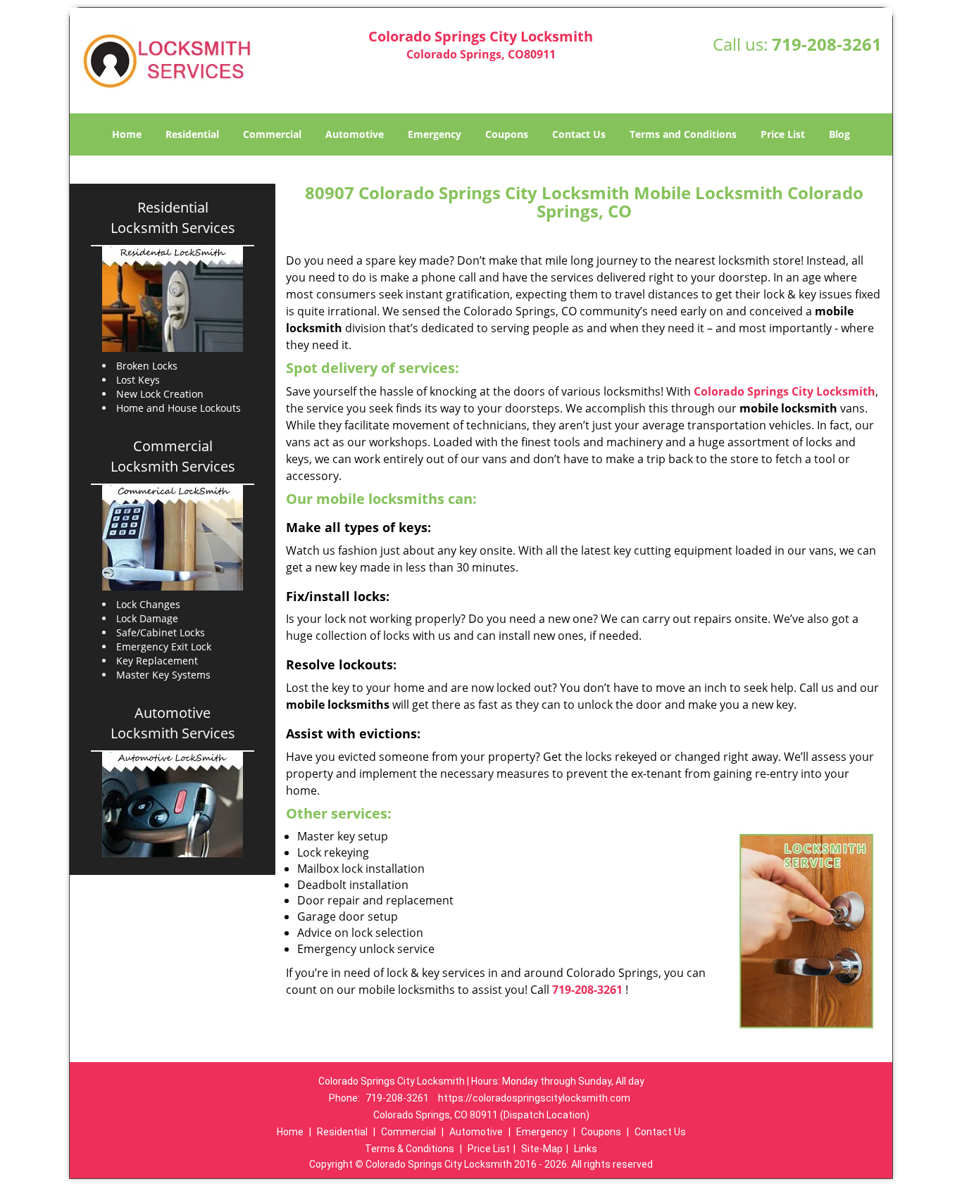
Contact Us (579, 134)
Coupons (506, 134)
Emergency (434, 134)
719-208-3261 (827, 44)
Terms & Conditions (409, 1148)
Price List (783, 134)
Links (585, 1148)
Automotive (354, 134)
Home (127, 134)
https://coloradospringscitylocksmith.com (534, 1098)
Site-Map (542, 1148)
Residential (192, 134)
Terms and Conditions (683, 134)
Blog (839, 134)
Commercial (272, 134)
